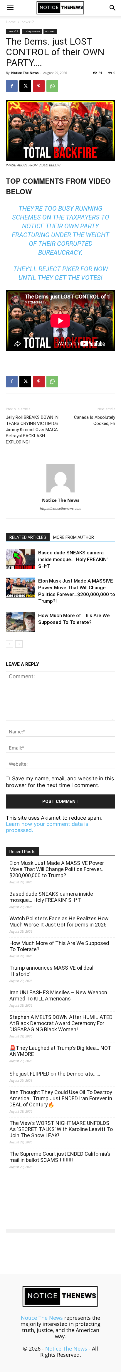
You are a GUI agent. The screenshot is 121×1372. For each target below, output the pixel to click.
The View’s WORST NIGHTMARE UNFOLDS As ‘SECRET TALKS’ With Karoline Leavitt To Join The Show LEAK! (61, 1129)
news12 (27, 21)
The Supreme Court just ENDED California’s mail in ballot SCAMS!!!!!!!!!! (59, 1157)
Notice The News (24, 72)
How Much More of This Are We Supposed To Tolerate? (59, 946)
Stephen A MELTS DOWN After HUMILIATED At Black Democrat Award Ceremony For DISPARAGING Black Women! (60, 1023)
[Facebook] (12, 86)
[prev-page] (9, 644)
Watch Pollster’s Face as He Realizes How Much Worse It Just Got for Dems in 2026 (59, 921)
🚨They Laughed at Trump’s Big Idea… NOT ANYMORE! (60, 1051)
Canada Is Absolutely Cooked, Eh (94, 420)
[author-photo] (60, 492)
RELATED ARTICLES (27, 537)
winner (50, 31)
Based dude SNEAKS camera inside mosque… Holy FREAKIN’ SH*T (73, 559)
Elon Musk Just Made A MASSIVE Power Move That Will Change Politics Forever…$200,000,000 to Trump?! (57, 869)
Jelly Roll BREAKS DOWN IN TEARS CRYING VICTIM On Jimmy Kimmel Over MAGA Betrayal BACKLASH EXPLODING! (32, 430)
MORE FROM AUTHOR (73, 537)
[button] (10, 8)
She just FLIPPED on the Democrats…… (54, 1074)
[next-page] (19, 644)
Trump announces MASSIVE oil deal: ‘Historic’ (52, 971)
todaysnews (31, 31)
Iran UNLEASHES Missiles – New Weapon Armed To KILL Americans (58, 995)
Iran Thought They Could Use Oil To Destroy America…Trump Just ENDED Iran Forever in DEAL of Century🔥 (60, 1098)
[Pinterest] (39, 86)
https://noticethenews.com (60, 509)
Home (11, 21)
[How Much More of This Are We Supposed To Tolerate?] (20, 622)
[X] (25, 86)
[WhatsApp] (52, 86)
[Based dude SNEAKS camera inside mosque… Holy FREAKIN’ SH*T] (20, 559)
